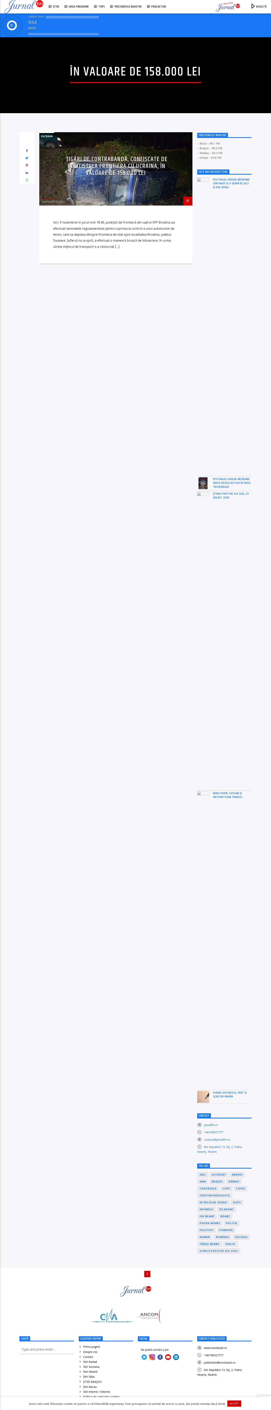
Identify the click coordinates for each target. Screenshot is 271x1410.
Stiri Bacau (90, 1387)
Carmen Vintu (50, 199)
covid (240, 1188)
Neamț (225, 1216)
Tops (102, 6)
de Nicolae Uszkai (213, 1202)
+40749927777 (213, 1132)
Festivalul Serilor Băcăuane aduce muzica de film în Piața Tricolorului (232, 483)
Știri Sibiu (89, 1376)
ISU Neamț (207, 1216)
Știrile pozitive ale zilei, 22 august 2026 (231, 495)
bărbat (234, 1181)
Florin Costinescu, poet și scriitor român (230, 1094)
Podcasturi (158, 6)
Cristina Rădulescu (215, 1195)
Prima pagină (91, 1347)
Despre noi (90, 1352)
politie (231, 1223)
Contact (88, 1357)
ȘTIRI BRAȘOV (92, 1382)
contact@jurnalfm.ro (217, 1139)
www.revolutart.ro (215, 1348)
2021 (203, 1174)
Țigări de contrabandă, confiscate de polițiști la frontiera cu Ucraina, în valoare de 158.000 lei (117, 166)
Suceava (47, 136)
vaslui (230, 1244)
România (222, 1237)
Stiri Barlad (90, 1362)
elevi (237, 1202)
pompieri (226, 1230)
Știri (56, 6)
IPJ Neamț (226, 1209)
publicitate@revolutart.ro (219, 1362)
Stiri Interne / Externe (96, 1392)
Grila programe (79, 6)
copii (226, 1188)
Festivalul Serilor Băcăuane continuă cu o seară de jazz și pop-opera (231, 183)
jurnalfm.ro (211, 1125)
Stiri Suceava (91, 1367)
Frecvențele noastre (128, 6)
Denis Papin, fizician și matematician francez (228, 795)
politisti (207, 1230)
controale (208, 1188)
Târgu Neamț (210, 1244)
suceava (241, 1237)
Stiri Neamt (90, 1372)
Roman (205, 1237)
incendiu (207, 1209)
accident (219, 1174)
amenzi (237, 1174)
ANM (203, 1181)
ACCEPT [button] (234, 1403)
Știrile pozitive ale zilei (219, 1251)
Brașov (217, 1181)
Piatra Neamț (210, 1223)
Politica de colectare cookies (101, 1397)
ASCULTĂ (260, 6)
